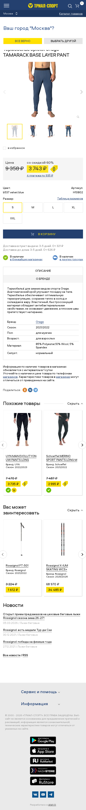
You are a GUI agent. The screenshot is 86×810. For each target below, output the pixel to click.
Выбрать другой (63, 41)
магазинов (10, 377)
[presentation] (6, 92)
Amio (52, 804)
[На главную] (43, 5)
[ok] (25, 390)
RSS (25, 655)
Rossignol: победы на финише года (27, 642)
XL (73, 207)
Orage (40, 322)
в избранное (16, 148)
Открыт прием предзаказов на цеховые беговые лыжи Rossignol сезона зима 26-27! (41, 616)
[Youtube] (43, 794)
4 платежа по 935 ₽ (40, 175)
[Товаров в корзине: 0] (78, 6)
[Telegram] (51, 794)
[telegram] (35, 390)
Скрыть (73, 404)
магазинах (63, 377)
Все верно (22, 41)
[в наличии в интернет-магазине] (14, 490)
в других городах (71, 259)
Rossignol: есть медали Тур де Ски (27, 630)
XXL (12, 218)
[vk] (30, 390)
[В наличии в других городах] (48, 490)
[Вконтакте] (35, 794)
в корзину (46, 234)
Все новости (11, 655)
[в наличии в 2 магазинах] (8, 490)
